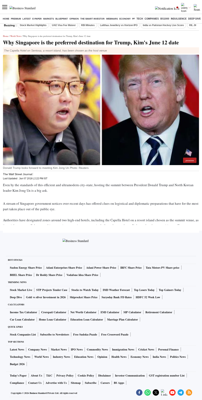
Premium (16, 19)
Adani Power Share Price (101, 267)
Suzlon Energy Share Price (26, 267)
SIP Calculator (132, 312)
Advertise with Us (56, 383)
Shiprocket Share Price (83, 297)
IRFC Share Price (131, 267)
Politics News (178, 357)
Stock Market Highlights (33, 25)
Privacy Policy (65, 375)
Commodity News (97, 349)
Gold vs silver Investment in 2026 (46, 297)
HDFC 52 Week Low (148, 297)
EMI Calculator (110, 312)
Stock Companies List (23, 334)
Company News (37, 349)
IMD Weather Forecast (116, 290)
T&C (49, 375)
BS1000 (164, 18)
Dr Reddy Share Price (49, 275)
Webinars (112, 19)
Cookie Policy (86, 375)
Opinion (74, 19)
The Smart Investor (92, 19)
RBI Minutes (88, 25)
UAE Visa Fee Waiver (64, 25)
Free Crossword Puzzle (114, 334)
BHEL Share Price (21, 275)
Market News (59, 349)
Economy (125, 19)
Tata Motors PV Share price (162, 267)
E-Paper (37, 19)
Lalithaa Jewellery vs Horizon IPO (118, 25)
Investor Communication (130, 375)
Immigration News (123, 349)
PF (133, 19)
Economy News (140, 357)
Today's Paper (18, 375)
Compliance (17, 383)
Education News (83, 357)
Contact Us (34, 383)
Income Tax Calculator (23, 312)
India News (159, 357)
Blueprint (61, 19)
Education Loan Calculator (86, 319)
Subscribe (90, 383)
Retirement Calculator (158, 312)
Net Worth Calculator (83, 312)
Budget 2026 (17, 364)
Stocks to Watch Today (85, 290)
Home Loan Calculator (52, 319)
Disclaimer (104, 375)
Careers (105, 383)
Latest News (17, 349)
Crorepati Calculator (53, 312)
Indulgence (179, 18)
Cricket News (146, 349)
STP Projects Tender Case (51, 290)
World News (15, 36)
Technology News (20, 357)
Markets (48, 19)
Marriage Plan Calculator (122, 319)
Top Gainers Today (170, 290)
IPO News (77, 349)
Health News (118, 357)
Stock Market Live (21, 290)
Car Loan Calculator (22, 319)
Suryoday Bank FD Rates (117, 297)
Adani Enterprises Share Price (64, 267)
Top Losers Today (144, 290)
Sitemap (76, 383)
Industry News (61, 357)
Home (6, 19)
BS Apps (119, 383)
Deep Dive (194, 18)
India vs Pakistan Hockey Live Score (163, 25)
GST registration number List (167, 375)
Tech (140, 18)
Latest (26, 19)
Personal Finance (168, 349)
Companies (152, 18)
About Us (36, 375)
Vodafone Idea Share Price (82, 275)
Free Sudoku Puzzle (85, 334)
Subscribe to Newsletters (54, 334)
